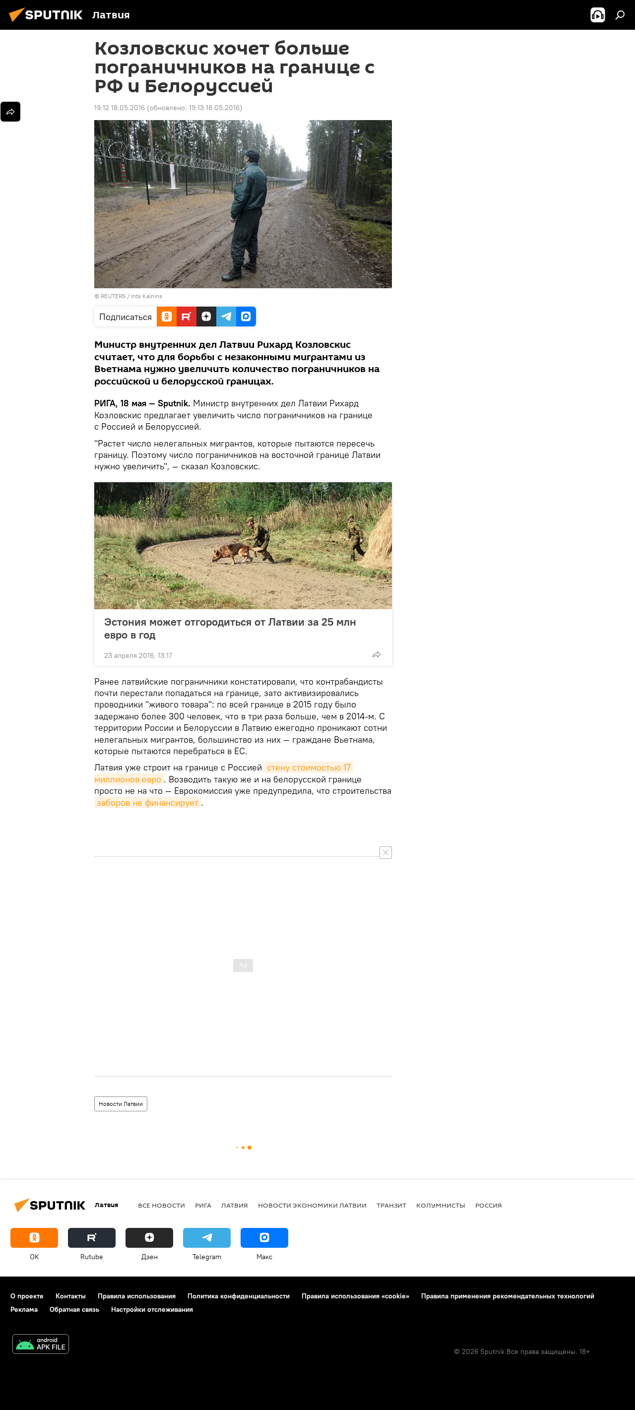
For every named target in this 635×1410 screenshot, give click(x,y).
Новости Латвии (121, 1103)
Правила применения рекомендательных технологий (507, 1295)
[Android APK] (40, 1345)
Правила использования (137, 1295)
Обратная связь (74, 1309)
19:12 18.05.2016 (119, 107)
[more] (376, 654)
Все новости (161, 1205)
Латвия (234, 1205)
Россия (488, 1205)
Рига (203, 1205)
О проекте (27, 1295)
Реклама (24, 1309)
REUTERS (113, 296)
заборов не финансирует (147, 802)
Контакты (71, 1295)
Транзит (391, 1205)
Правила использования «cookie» (355, 1295)
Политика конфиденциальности (239, 1295)
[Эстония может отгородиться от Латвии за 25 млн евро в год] (243, 545)
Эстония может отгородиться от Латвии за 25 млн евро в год (230, 628)
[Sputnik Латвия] (48, 23)
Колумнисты (440, 1205)
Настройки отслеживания (152, 1309)
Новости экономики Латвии (312, 1205)
